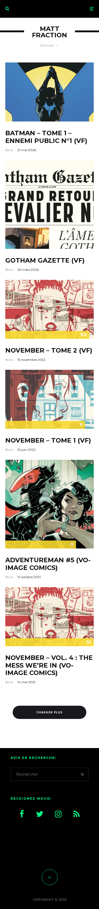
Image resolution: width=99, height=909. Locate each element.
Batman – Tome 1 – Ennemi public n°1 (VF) (46, 137)
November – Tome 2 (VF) (48, 350)
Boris (9, 150)
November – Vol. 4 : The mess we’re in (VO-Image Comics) (49, 665)
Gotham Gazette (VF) (45, 260)
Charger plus (49, 712)
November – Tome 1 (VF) (48, 440)
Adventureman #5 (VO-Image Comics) (48, 564)
